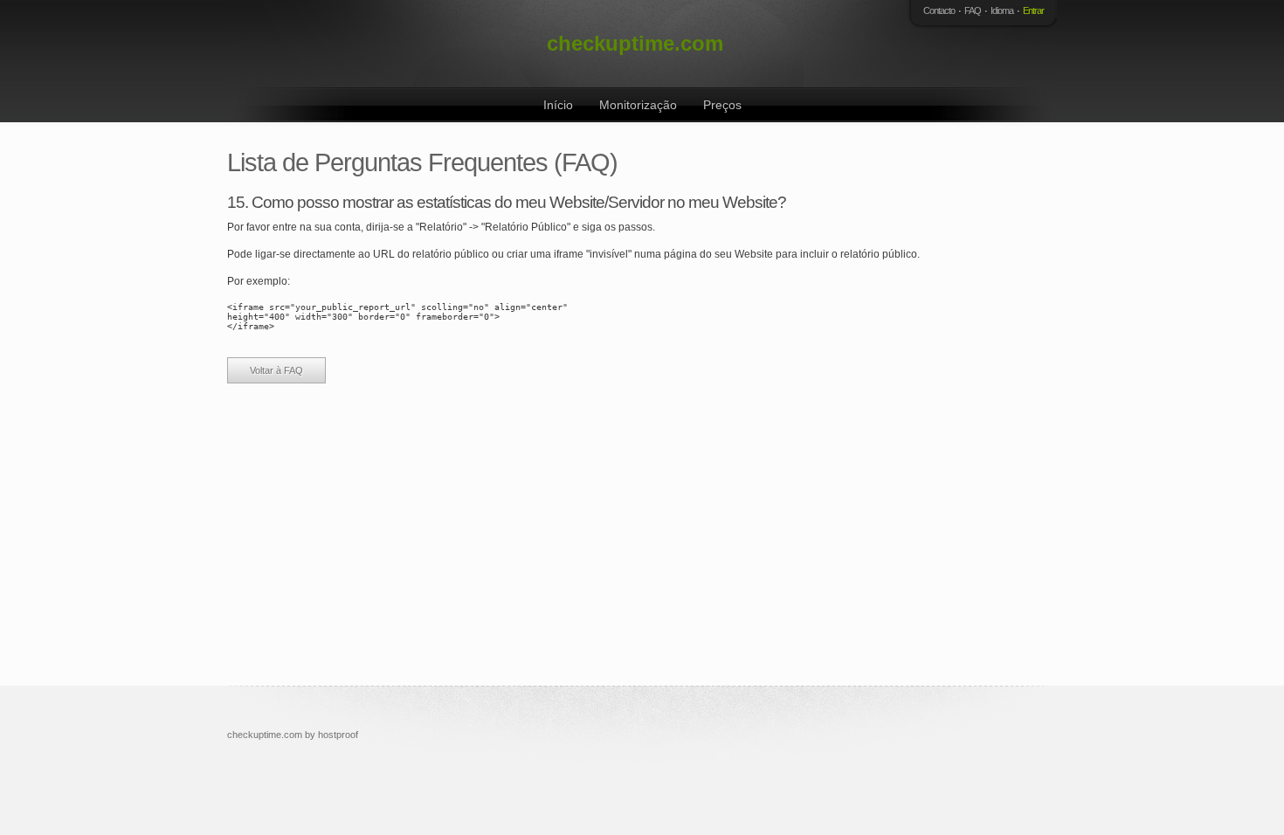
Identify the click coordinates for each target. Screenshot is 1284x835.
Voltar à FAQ (276, 370)
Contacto (939, 10)
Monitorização (638, 105)
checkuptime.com (635, 43)
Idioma (1002, 10)
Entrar (1033, 10)
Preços (722, 105)
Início (558, 105)
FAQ (972, 10)
